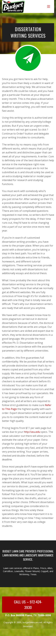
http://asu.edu (32, 432)
